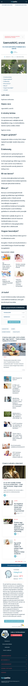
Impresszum (7, 641)
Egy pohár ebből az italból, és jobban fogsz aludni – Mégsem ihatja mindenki (19, 548)
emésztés (6, 479)
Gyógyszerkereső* (6, 664)
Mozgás (16, 519)
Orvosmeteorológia (7, 5)
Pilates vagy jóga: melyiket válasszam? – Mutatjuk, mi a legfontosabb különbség (19, 527)
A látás (4, 276)
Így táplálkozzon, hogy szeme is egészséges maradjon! (6, 266)
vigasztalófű (16, 331)
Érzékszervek (5, 260)
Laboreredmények (6, 655)
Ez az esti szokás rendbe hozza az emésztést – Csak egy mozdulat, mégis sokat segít (13, 485)
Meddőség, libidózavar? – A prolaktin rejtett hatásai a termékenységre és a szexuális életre (17, 403)
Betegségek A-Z (5, 660)
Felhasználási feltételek (7, 644)
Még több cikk (19, 561)
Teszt (5, 357)
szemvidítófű (5, 329)
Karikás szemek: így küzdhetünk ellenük (21, 266)
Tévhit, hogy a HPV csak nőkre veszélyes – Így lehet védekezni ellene (17, 437)
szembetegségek (6, 331)
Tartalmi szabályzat (7, 650)
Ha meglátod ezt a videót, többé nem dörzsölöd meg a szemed (19, 507)
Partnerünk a (15, 626)
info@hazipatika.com (5, 682)
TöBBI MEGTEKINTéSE (14, 321)
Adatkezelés (7, 647)
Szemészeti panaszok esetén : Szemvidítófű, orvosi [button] (12, 37)
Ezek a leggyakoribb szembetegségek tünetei (7, 282)
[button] (14, 656)
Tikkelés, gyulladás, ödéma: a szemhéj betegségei (19, 283)
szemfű (13, 329)
